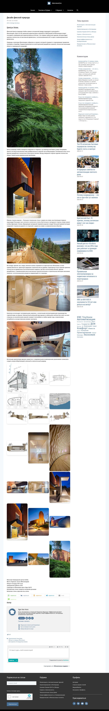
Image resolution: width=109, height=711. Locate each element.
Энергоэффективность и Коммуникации (52, 695)
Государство (85, 324)
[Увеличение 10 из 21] (25, 427)
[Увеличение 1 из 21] (25, 365)
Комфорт (82, 328)
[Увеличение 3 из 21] (68, 365)
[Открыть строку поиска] (77, 10)
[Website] (29, 618)
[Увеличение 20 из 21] (47, 543)
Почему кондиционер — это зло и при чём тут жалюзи (88, 196)
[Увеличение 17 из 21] (47, 506)
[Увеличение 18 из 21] (68, 506)
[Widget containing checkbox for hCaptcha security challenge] (20, 697)
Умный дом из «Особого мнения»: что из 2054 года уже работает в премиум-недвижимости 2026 (87, 247)
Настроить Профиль (79, 690)
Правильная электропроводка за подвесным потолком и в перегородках (87, 275)
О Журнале (59, 10)
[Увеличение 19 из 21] (25, 543)
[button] (13, 595)
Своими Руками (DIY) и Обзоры (86, 32)
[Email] (26, 618)
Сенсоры (80, 335)
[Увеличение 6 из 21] (68, 395)
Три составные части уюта (28, 627)
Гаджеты (79, 324)
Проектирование (84, 333)
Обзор (78, 330)
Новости (91, 328)
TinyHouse (87, 317)
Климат (95, 326)
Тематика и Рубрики (44, 10)
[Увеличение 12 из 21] (68, 427)
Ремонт (94, 333)
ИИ (82, 326)
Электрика (80, 337)
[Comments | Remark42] (38, 656)
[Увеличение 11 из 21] (47, 427)
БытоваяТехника (87, 321)
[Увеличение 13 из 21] (25, 474)
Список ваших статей (79, 685)
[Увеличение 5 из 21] (47, 395)
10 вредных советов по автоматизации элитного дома (87, 172)
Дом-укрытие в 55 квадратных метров (18, 641)
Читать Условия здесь (13, 691)
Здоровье (79, 326)
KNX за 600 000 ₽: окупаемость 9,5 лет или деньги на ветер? (86, 302)
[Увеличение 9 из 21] (68, 412)
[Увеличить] (60, 50)
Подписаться (13, 704)
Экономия (89, 335)
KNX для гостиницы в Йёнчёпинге (17, 640)
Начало (33, 10)
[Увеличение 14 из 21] (47, 474)
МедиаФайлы (77, 687)
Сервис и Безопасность (84, 34)
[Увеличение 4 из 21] (25, 395)
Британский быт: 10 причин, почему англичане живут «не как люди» (88, 220)
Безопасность (80, 321)
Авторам (75, 682)
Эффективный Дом (57, 3)
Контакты (70, 10)
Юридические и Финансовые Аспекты (52, 697)
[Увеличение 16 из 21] (25, 506)
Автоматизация (86, 319)
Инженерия (88, 326)
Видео (93, 321)
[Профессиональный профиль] (32, 618)
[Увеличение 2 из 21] (47, 365)
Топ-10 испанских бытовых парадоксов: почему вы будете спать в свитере (87, 146)
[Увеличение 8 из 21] (47, 412)
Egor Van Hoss (16, 23)
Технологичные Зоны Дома (15, 638)
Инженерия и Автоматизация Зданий (51, 682)
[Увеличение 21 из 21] (68, 543)
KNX (79, 317)
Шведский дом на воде (27, 629)
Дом (93, 324)
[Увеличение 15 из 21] (68, 474)
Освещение (84, 330)
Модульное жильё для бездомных (30, 625)
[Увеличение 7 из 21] (25, 412)
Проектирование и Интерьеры (86, 29)
